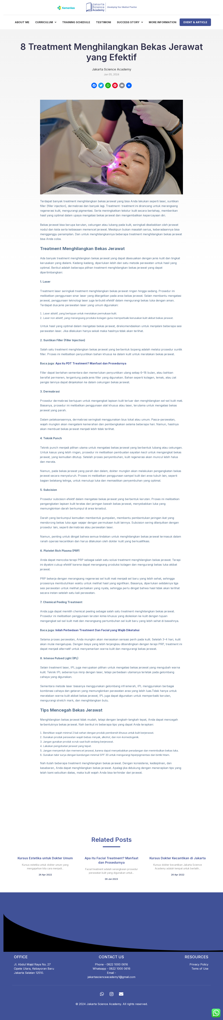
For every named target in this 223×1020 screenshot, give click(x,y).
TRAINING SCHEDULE (76, 22)
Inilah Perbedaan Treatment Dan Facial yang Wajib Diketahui (97, 630)
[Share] (128, 86)
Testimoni (103, 22)
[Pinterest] (115, 86)
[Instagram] (111, 994)
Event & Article (195, 22)
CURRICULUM (44, 22)
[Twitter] (101, 86)
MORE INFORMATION (162, 22)
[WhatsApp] (108, 86)
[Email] (121, 86)
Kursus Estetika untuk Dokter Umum (45, 858)
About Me (22, 22)
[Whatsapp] (102, 994)
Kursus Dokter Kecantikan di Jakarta (177, 858)
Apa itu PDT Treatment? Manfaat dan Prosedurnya (90, 363)
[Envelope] (121, 994)
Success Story (128, 22)
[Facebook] (94, 86)
